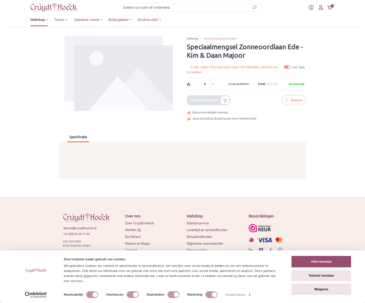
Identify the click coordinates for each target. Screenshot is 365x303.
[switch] (133, 294)
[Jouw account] (321, 7)
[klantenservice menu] (311, 7)
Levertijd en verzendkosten (207, 230)
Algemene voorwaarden (205, 243)
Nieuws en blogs (137, 243)
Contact (131, 250)
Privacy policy (197, 250)
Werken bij (133, 230)
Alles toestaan (321, 261)
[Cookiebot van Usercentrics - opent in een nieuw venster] (35, 295)
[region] (118, 80)
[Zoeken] (254, 7)
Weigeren (321, 289)
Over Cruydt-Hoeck (139, 223)
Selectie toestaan (321, 275)
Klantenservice (198, 223)
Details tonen (235, 294)
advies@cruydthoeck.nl (80, 228)
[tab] (78, 137)
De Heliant (133, 237)
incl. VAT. (295, 67)
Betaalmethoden (199, 237)
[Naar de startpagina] (53, 7)
